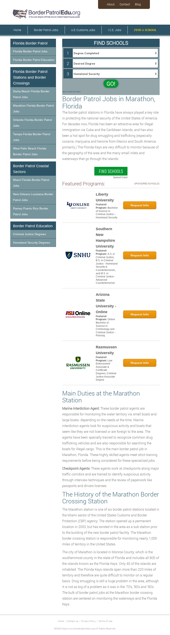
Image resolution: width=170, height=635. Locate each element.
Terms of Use (105, 621)
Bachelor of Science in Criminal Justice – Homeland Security (107, 212)
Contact (125, 4)
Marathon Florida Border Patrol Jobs (33, 108)
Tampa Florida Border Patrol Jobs (31, 137)
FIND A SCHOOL (145, 30)
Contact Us (72, 621)
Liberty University (105, 197)
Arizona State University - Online (106, 303)
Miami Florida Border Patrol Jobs (31, 182)
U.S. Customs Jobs (83, 30)
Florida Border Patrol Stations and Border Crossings (30, 77)
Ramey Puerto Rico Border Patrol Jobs (30, 211)
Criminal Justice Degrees (29, 234)
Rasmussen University (106, 350)
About (111, 4)
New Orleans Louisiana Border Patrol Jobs (33, 197)
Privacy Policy (88, 621)
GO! (111, 83)
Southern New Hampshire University (105, 237)
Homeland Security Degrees (31, 242)
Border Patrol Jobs (46, 30)
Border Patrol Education (33, 226)
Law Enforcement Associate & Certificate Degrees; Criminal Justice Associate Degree (106, 370)
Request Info (140, 205)
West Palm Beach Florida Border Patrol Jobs (29, 151)
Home (17, 30)
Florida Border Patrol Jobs (30, 51)
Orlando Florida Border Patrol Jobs (32, 122)
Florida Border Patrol (30, 43)
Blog (138, 4)
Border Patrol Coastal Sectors (31, 169)
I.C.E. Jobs (114, 30)
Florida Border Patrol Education (33, 59)
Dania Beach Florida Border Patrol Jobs (31, 94)
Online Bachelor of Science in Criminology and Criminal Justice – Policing (106, 327)
